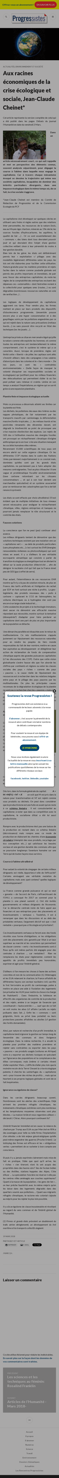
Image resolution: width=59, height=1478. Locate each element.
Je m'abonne (29, 747)
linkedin (34, 778)
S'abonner (14, 718)
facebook (16, 778)
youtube (44, 778)
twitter (26, 778)
